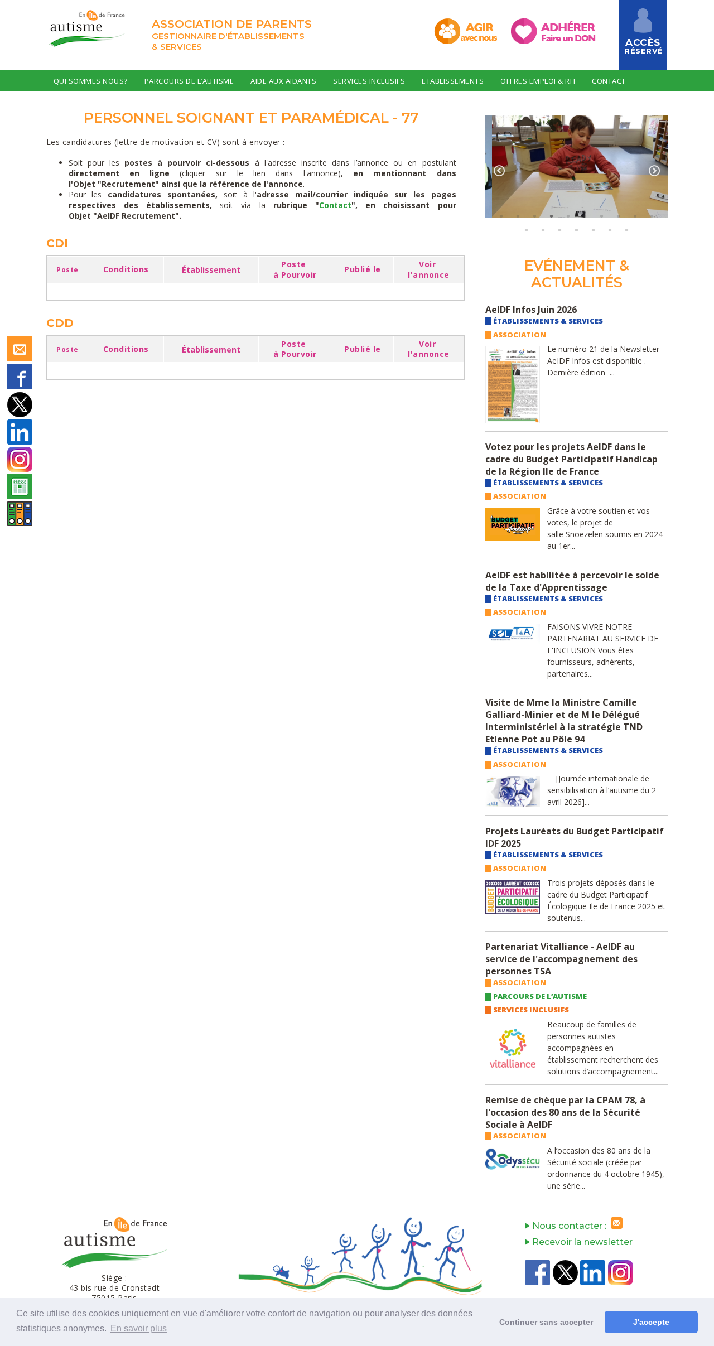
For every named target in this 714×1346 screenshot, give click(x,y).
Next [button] (654, 170)
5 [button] (568, 215)
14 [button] (576, 229)
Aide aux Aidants (283, 81)
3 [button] (535, 215)
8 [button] (618, 215)
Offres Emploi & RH (537, 81)
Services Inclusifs (369, 81)
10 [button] (652, 215)
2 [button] (518, 215)
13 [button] (560, 229)
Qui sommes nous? (91, 81)
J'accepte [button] (651, 1322)
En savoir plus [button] (138, 1328)
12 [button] (543, 229)
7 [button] (601, 215)
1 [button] (501, 215)
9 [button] (635, 215)
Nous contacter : (570, 1225)
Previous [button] (499, 170)
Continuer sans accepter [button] (546, 1322)
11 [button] (526, 229)
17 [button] (627, 229)
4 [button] (551, 215)
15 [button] (593, 229)
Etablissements (453, 81)
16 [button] (610, 229)
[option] (576, 167)
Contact (609, 81)
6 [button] (585, 215)
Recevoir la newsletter (581, 1242)
